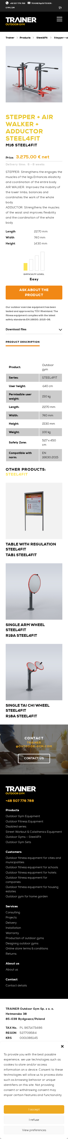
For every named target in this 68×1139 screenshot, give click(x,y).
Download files (16, 329)
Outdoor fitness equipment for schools (32, 867)
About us (12, 969)
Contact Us (34, 758)
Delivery (11, 923)
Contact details (16, 985)
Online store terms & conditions (27, 948)
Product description (23, 342)
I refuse (34, 1120)
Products (25, 37)
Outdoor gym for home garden (27, 896)
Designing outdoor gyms (22, 943)
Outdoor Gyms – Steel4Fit (23, 837)
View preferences (34, 1130)
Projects (11, 917)
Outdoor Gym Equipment (23, 816)
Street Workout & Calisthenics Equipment (34, 832)
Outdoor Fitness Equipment (24, 821)
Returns (11, 954)
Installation (13, 928)
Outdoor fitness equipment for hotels (31, 872)
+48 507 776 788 (17, 3)
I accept (34, 1109)
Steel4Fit (41, 37)
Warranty (12, 933)
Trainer (10, 37)
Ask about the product (34, 292)
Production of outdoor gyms (25, 938)
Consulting (13, 912)
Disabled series (16, 826)
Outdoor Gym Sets (18, 842)
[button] (62, 1046)
